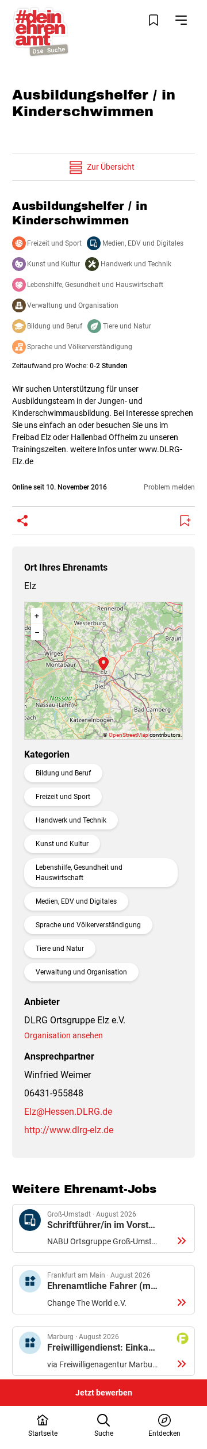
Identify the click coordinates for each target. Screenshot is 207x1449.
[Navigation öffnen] (181, 20)
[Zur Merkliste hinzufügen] (184, 520)
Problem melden (169, 487)
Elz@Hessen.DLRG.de (68, 1111)
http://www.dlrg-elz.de (68, 1130)
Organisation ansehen (63, 1035)
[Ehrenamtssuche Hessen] (41, 32)
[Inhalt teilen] (22, 520)
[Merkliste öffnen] (153, 20)
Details (103, 1229)
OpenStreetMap (128, 735)
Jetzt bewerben (103, 1392)
